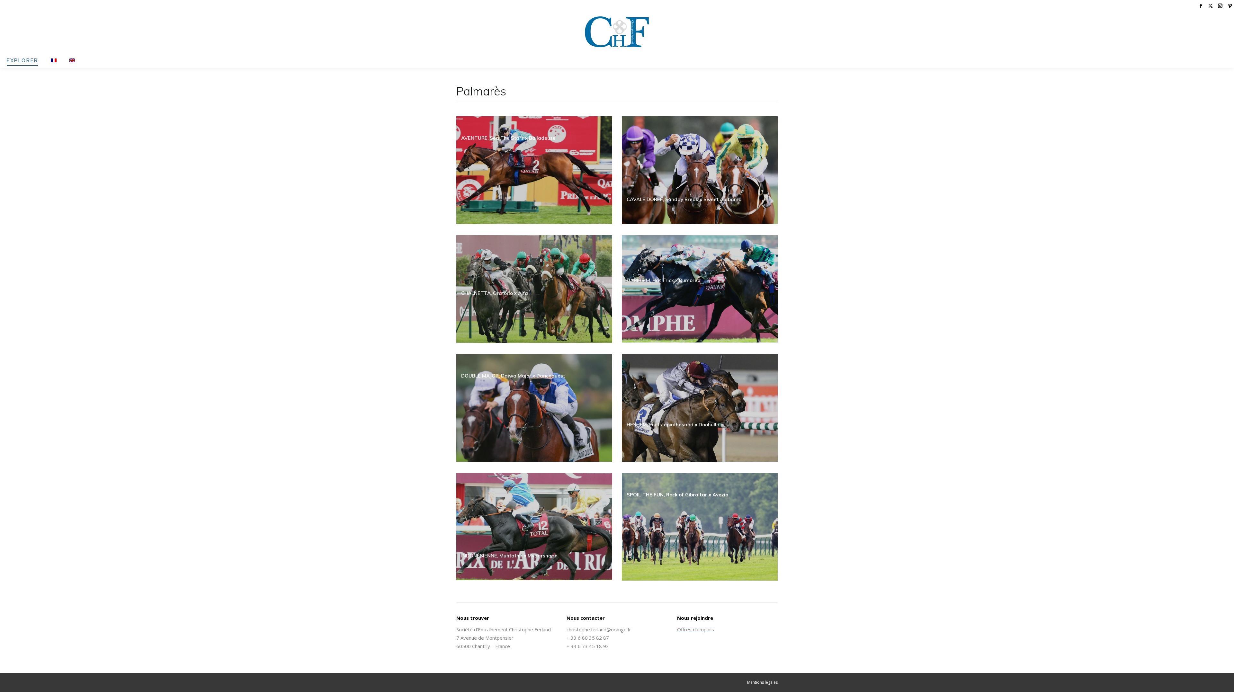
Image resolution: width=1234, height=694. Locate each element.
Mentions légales (762, 682)
